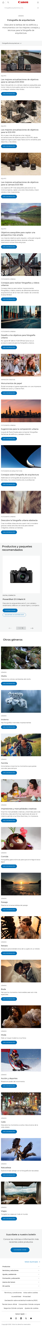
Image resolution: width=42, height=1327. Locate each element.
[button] (14, 615)
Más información (9, 94)
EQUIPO (3, 76)
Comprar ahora (10, 610)
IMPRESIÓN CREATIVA (8, 379)
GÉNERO (21, 16)
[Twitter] (26, 1318)
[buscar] (8, 2)
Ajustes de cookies (31, 1308)
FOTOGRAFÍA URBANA (8, 279)
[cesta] (3, 2)
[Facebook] (11, 1318)
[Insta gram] (16, 1318)
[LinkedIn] (21, 1318)
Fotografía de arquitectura (11, 471)
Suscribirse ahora (20, 1250)
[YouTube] (31, 1318)
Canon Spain (20, 1314)
